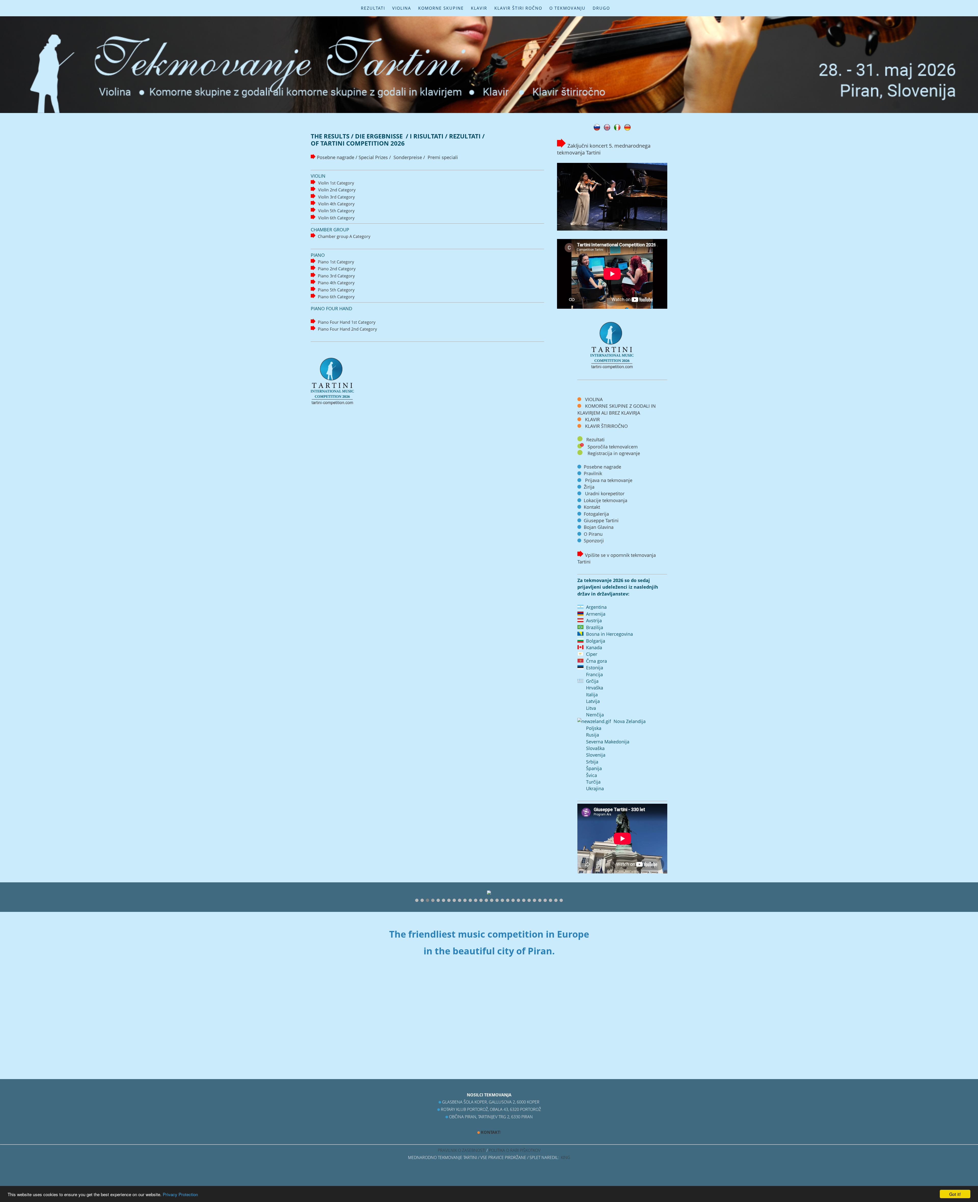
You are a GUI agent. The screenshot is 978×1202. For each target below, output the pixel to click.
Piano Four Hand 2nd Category (347, 329)
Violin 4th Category (336, 204)
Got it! (955, 1194)
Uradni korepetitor (604, 493)
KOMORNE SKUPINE (441, 8)
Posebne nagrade (602, 467)
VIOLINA (401, 8)
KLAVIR (479, 8)
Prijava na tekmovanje (608, 480)
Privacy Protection (180, 1194)
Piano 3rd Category (336, 276)
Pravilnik (593, 473)
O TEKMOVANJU (567, 8)
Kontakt (592, 507)
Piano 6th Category (336, 297)
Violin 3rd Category (336, 197)
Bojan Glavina (599, 527)
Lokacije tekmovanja (605, 500)
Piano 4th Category (336, 283)
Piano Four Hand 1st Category (346, 322)
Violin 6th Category (336, 218)
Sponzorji (594, 541)
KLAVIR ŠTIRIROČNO (606, 426)
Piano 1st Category (336, 262)
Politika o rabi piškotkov (514, 1150)
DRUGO (601, 8)
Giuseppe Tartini (601, 520)
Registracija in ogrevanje (614, 453)
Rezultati (595, 439)
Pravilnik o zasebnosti (461, 1150)
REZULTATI (373, 8)
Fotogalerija (596, 514)
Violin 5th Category (336, 211)
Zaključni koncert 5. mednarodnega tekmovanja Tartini (603, 149)
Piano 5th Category (336, 290)
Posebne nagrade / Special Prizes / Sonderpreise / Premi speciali (387, 157)
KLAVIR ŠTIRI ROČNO (518, 8)
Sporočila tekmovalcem (613, 447)
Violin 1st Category (336, 183)
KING (565, 1157)
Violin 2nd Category (337, 190)
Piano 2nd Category (337, 269)
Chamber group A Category (344, 236)
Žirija (589, 487)
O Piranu (593, 534)
